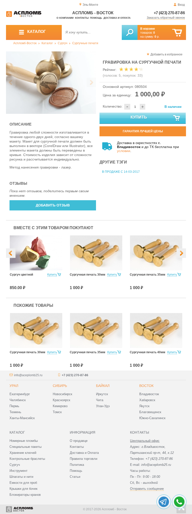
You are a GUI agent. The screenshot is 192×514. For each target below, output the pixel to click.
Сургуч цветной (21, 274)
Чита (99, 400)
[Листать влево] (11, 82)
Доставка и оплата (117, 17)
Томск (57, 412)
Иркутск (102, 394)
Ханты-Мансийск (22, 418)
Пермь (14, 406)
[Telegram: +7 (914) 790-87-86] (163, 502)
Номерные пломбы (24, 441)
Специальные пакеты (26, 447)
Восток (146, 386)
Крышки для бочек (24, 489)
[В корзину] (177, 33)
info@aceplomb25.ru (28, 375)
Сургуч (62, 43)
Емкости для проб (23, 483)
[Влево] (11, 253)
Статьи (75, 477)
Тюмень (15, 412)
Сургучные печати (85, 43)
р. (157, 36)
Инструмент (19, 471)
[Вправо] (181, 253)
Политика (77, 465)
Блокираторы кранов (25, 495)
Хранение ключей (23, 453)
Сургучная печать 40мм (147, 352)
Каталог (47, 43)
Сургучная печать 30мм (87, 274)
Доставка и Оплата (84, 453)
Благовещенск (150, 412)
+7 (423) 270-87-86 (169, 13)
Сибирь (60, 386)
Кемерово (60, 406)
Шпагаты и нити (21, 477)
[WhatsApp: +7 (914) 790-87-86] (179, 502)
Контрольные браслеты (27, 459)
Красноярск (61, 400)
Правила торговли (83, 459)
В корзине (147, 28)
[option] (51, 82)
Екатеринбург (20, 394)
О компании (65, 17)
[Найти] (130, 32)
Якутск (144, 406)
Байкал (103, 386)
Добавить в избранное (166, 54)
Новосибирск (62, 394)
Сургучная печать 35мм (147, 274)
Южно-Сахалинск (152, 418)
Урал (14, 386)
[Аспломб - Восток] (24, 16)
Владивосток (149, 394)
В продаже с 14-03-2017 (121, 171)
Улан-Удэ (103, 406)
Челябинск (18, 400)
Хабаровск (147, 400)
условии (123, 151)
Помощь (96, 17)
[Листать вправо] (91, 82)
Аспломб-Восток (24, 43)
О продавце (79, 441)
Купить (138, 117)
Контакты (82, 17)
